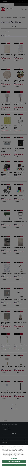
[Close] (25, 447)
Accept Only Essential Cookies (14, 461)
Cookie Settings (14, 458)
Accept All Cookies (14, 464)
